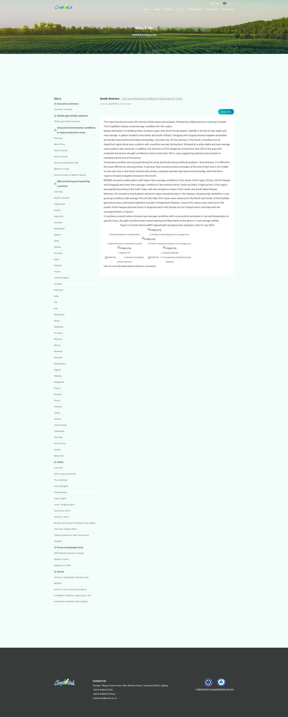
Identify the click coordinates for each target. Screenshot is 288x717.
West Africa (59, 144)
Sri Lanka (58, 333)
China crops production (65, 474)
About (157, 9)
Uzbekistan (59, 431)
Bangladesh (59, 228)
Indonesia (58, 290)
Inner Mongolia (61, 486)
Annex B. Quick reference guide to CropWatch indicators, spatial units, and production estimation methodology (72, 595)
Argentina (58, 216)
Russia (57, 400)
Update (168, 9)
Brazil (56, 241)
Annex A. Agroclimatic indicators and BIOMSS (71, 580)
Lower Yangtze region (64, 504)
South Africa (60, 443)
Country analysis (61, 198)
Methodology (195, 9)
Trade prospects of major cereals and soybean (71, 538)
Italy (56, 308)
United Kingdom (61, 277)
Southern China (61, 517)
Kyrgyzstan (59, 455)
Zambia (57, 449)
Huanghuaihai (60, 492)
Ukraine (57, 419)
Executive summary (63, 109)
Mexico (57, 345)
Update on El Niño (62, 565)
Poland (57, 388)
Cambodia (58, 327)
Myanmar (58, 351)
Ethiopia (58, 265)
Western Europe (61, 169)
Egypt (56, 259)
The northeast (60, 480)
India (56, 296)
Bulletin (180, 9)
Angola (57, 210)
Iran (55, 302)
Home (147, 9)
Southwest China (62, 510)
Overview (58, 138)
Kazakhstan (59, 314)
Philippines (59, 382)
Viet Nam (58, 437)
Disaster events (61, 559)
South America (61, 156)
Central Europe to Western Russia (70, 175)
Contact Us (228, 9)
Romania (58, 394)
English (230, 3)
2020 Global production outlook (69, 553)
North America (61, 150)
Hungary (58, 284)
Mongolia (58, 357)
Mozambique (60, 363)
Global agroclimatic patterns (67, 121)
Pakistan (58, 376)
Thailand (58, 406)
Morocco (58, 339)
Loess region (60, 498)
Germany (58, 253)
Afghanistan (59, 204)
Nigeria (57, 370)
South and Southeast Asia (66, 162)
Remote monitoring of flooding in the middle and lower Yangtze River (74, 526)
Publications (212, 9)
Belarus (57, 234)
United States (60, 425)
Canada (57, 247)
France (57, 271)
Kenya (57, 320)
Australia (58, 222)
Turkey (57, 413)
